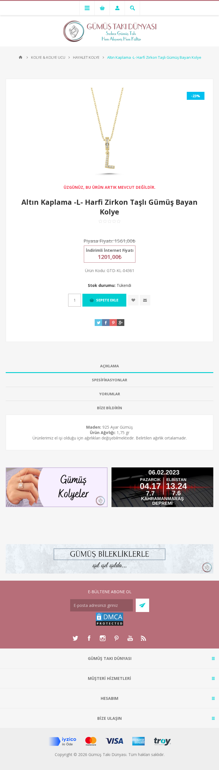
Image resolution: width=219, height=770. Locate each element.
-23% (195, 95)
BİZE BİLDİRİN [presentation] (109, 407)
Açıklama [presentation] (109, 365)
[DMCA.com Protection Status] (109, 624)
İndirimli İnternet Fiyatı (109, 250)
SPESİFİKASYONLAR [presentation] (109, 379)
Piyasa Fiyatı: (98, 241)
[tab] (109, 366)
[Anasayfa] (20, 57)
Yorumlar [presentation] (109, 393)
